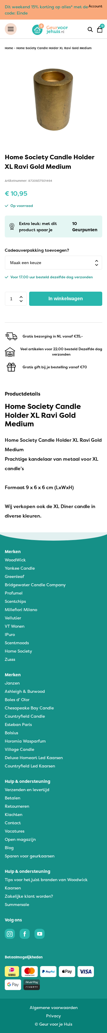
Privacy (53, 1015)
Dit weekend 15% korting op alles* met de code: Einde (46, 10)
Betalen (12, 798)
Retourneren (17, 806)
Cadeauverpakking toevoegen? (37, 250)
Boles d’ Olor (17, 699)
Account (95, 6)
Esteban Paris (18, 724)
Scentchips (15, 601)
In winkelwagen (65, 298)
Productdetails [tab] (22, 394)
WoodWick (15, 560)
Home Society (18, 651)
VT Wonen (14, 626)
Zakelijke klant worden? (29, 896)
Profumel (14, 593)
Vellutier (13, 618)
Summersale (17, 904)
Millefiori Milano (21, 609)
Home (9, 48)
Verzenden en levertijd (27, 789)
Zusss (10, 659)
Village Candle (19, 749)
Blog (9, 847)
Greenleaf (14, 576)
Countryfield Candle (25, 716)
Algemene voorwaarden (54, 1007)
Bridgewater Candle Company (35, 584)
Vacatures (14, 831)
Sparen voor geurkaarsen (29, 856)
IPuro (10, 634)
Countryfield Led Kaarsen (30, 766)
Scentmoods (17, 642)
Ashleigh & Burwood (25, 691)
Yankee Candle (20, 568)
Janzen (12, 683)
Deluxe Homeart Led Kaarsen (34, 757)
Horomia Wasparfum (25, 741)
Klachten (13, 814)
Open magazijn (20, 839)
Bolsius (11, 732)
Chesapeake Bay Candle (29, 708)
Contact (13, 822)
